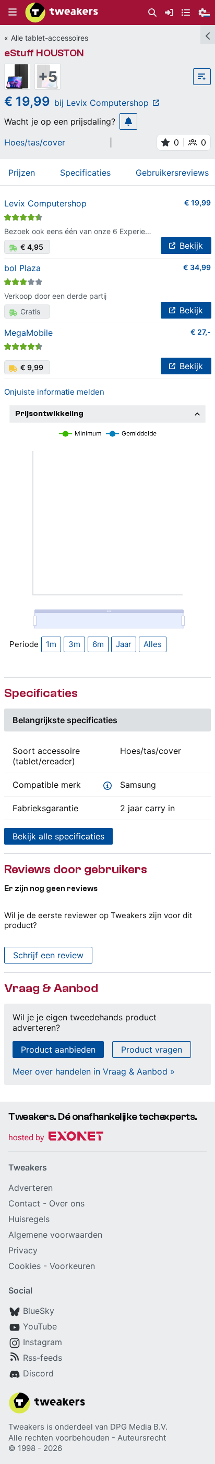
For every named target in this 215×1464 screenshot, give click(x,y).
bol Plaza (22, 268)
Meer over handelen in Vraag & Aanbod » (94, 1071)
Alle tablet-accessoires (49, 37)
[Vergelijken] (202, 76)
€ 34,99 (197, 267)
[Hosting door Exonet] (55, 1138)
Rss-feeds (42, 1357)
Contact (24, 1203)
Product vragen (151, 1049)
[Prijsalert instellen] (128, 121)
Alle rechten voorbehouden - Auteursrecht (87, 1438)
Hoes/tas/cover (34, 142)
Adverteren (30, 1187)
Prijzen (21, 172)
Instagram (42, 1342)
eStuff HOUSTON (44, 53)
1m (51, 644)
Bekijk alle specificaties (58, 836)
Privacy (23, 1250)
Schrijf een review (48, 955)
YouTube (40, 1326)
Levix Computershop (45, 203)
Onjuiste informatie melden (54, 392)
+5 (47, 77)
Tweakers (26, 1427)
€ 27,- (200, 331)
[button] (12, 12)
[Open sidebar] (207, 34)
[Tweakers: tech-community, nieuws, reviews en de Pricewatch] (61, 12)
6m (98, 644)
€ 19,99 (197, 202)
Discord (38, 1373)
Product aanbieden (58, 1049)
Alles (153, 644)
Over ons (67, 1203)
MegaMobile (28, 332)
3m (74, 644)
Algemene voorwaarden (55, 1234)
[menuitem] (152, 13)
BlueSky (38, 1311)
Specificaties (85, 172)
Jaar (124, 644)
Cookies (24, 1266)
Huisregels (29, 1219)
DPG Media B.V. (139, 1427)
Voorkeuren (72, 1266)
